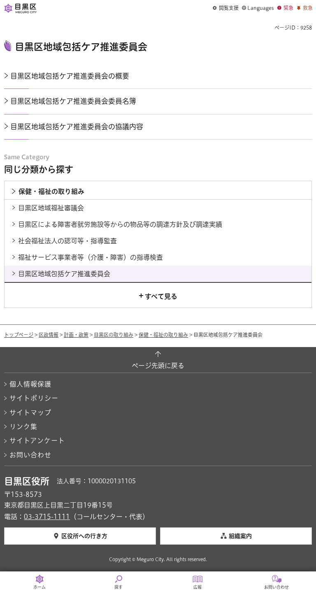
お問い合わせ (30, 455)
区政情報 (48, 334)
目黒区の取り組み (113, 334)
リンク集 (23, 426)
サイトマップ (30, 412)
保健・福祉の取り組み (163, 334)
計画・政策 (76, 334)
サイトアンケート (37, 440)
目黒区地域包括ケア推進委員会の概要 (69, 75)
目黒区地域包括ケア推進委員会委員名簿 (73, 101)
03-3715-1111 (47, 516)
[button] (225, 8)
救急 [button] (308, 7)
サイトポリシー (33, 398)
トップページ (18, 334)
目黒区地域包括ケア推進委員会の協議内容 (76, 126)
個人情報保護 (30, 384)
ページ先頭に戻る (158, 365)
